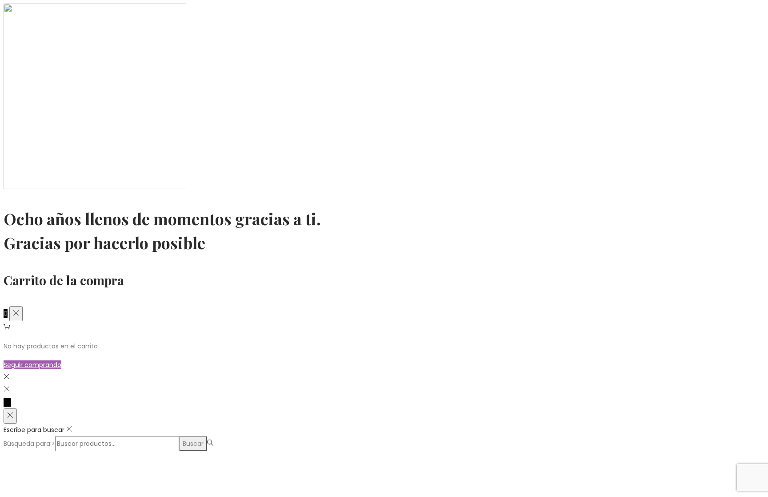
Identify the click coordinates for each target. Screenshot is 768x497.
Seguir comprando (32, 364)
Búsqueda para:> (29, 443)
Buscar (193, 443)
